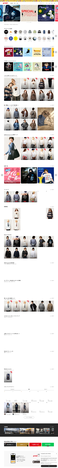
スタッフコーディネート (9, 386)
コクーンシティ (25, 414)
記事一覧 (6, 166)
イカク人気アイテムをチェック (10, 75)
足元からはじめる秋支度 (9, 262)
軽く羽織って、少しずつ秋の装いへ (11, 105)
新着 (29, 389)
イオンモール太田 (8, 414)
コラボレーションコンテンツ (10, 61)
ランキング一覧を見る (29, 417)
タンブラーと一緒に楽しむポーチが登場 (12, 280)
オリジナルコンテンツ (8, 46)
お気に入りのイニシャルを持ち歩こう (12, 333)
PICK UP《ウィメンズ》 (9, 351)
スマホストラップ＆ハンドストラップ (12, 316)
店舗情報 (6, 426)
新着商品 (6, 206)
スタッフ (45, 389)
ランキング (6, 189)
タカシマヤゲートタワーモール (17, 414)
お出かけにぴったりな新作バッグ (11, 134)
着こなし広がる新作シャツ (9, 298)
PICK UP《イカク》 (8, 369)
